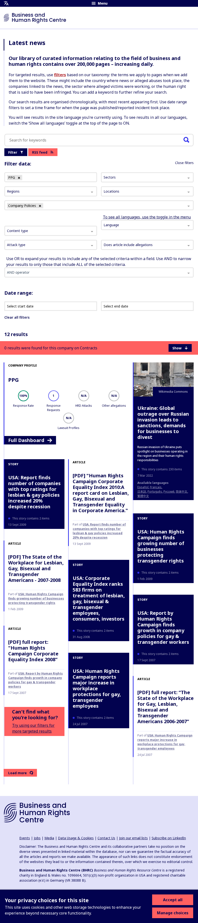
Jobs (37, 838)
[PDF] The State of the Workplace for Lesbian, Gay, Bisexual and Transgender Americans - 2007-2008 (36, 568)
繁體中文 (143, 496)
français (156, 487)
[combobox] (50, 231)
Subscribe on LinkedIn (169, 838)
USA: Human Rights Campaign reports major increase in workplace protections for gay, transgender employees (97, 688)
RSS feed (39, 152)
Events (24, 838)
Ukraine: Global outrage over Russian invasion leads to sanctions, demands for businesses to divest (163, 422)
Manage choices (172, 912)
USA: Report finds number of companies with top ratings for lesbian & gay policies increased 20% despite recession (34, 492)
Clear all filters (16, 317)
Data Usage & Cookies (76, 838)
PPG (13, 379)
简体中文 (181, 491)
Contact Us (106, 838)
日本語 (141, 491)
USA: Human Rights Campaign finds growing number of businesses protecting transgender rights (160, 546)
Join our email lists (133, 838)
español (142, 487)
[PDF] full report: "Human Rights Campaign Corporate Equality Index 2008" (33, 651)
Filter (12, 152)
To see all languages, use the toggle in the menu (147, 217)
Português (155, 491)
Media (49, 838)
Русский (168, 491)
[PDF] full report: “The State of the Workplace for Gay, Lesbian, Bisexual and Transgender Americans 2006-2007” (165, 707)
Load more (17, 773)
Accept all (173, 899)
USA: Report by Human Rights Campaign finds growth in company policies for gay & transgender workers (163, 627)
